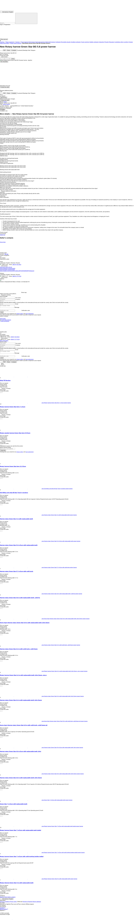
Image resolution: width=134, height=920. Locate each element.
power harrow (6, 104)
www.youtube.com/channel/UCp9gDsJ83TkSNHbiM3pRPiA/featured (17, 270)
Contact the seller (5, 87)
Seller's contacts (11, 897)
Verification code (25, 310)
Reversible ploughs (66, 42)
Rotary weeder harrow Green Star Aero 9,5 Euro (15, 433)
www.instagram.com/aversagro (7, 268)
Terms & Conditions (5, 901)
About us (2, 897)
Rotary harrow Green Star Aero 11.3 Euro (13, 466)
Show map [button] (24, 292)
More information (4, 340)
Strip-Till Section (5, 380)
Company (17, 299)
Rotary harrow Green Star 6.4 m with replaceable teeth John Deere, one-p (23, 675)
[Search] (26, 18)
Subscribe (3, 450)
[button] (67, 32)
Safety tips (2, 234)
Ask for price (4, 97)
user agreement (29, 313)
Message (17, 307)
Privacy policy (13, 901)
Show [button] (10, 264)
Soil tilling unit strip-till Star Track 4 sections (14, 492)
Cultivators (58, 42)
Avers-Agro (3, 242)
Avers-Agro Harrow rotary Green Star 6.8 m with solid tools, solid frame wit (23, 725)
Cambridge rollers (119, 42)
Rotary (5, 101)
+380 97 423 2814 (16, 264)
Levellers (126, 42)
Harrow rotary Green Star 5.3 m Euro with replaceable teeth (18, 545)
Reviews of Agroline (28, 901)
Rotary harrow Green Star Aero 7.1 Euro (12, 406)
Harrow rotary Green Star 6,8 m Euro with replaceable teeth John (20, 751)
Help (6, 897)
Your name (18, 297)
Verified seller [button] (3, 252)
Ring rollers (6, 43)
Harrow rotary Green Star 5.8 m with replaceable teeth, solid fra (20, 597)
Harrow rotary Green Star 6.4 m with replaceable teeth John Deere (21, 700)
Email (16, 304)
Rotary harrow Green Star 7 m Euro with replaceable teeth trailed (20, 830)
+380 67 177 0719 (16, 276)
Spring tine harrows (40, 42)
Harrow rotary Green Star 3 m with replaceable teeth (16, 519)
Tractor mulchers (85, 42)
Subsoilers (101, 42)
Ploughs (106, 42)
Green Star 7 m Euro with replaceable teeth (13, 804)
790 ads (6, 254)
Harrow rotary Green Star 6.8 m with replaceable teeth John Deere (21, 777)
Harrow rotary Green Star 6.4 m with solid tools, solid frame (19, 649)
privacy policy (19, 313)
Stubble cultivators (94, 42)
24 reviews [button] (2, 257)
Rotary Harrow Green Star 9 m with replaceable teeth (16, 883)
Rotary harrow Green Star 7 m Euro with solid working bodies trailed (21, 856)
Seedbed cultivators (76, 42)
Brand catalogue (37, 901)
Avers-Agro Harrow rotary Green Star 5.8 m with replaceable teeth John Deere (24, 622)
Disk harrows (32, 42)
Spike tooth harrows (50, 42)
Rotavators (111, 42)
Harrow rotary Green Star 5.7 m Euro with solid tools (16, 571)
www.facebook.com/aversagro (7, 269)
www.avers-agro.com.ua (6, 267)
